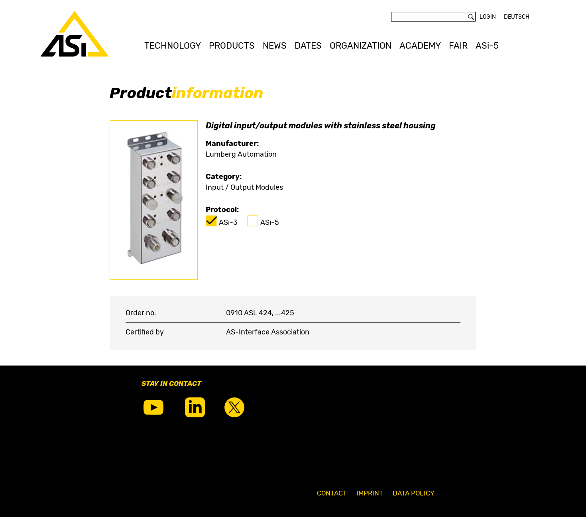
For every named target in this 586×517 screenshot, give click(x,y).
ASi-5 (487, 45)
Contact (332, 493)
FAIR (458, 45)
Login (488, 17)
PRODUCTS (232, 45)
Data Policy (414, 493)
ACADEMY (420, 45)
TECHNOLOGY (172, 45)
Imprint (369, 493)
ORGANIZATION (360, 45)
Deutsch (516, 17)
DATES (308, 45)
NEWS (275, 45)
